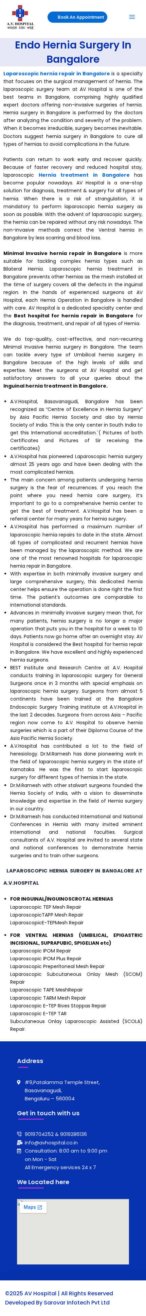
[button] (74, 17)
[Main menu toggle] (132, 17)
